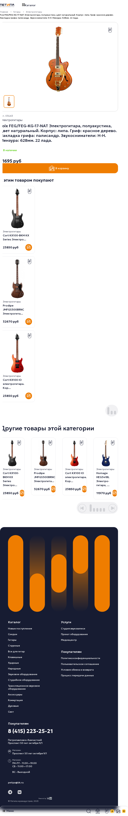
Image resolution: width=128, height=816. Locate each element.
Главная (4, 12)
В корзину (62, 168)
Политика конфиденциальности (80, 658)
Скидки (12, 634)
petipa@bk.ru (16, 782)
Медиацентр (69, 639)
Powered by (42, 798)
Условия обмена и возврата (77, 669)
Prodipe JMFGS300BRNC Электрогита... (13, 309)
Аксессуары (15, 694)
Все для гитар (16, 651)
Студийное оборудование (24, 679)
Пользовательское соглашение (80, 664)
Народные (14, 668)
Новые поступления (20, 628)
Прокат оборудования (74, 634)
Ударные (13, 662)
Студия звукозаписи (73, 628)
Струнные (14, 645)
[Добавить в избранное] (110, 30)
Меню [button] (10, 810)
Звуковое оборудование (22, 674)
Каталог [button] (30, 5)
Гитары (16, 12)
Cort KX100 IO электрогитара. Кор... (13, 384)
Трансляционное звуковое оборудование (24, 687)
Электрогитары (34, 12)
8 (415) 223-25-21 (30, 731)
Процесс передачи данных (77, 675)
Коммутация (15, 700)
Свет (11, 711)
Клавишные (15, 657)
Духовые (13, 705)
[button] (88, 811)
